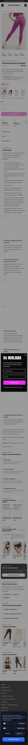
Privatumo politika (6, 720)
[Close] (25, 355)
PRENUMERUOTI (14, 382)
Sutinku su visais (13, 739)
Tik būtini (7, 733)
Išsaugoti (19, 733)
